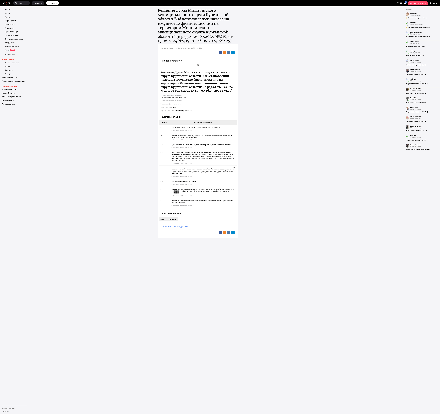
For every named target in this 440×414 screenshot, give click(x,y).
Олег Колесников (416, 32)
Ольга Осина (414, 41)
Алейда (412, 51)
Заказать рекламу (8, 408)
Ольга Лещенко (415, 117)
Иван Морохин (415, 70)
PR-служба (5, 411)
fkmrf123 (413, 98)
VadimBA (413, 23)
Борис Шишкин (415, 126)
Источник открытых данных (174, 226)
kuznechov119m (415, 88)
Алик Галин (414, 107)
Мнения (409, 9)
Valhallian (413, 13)
